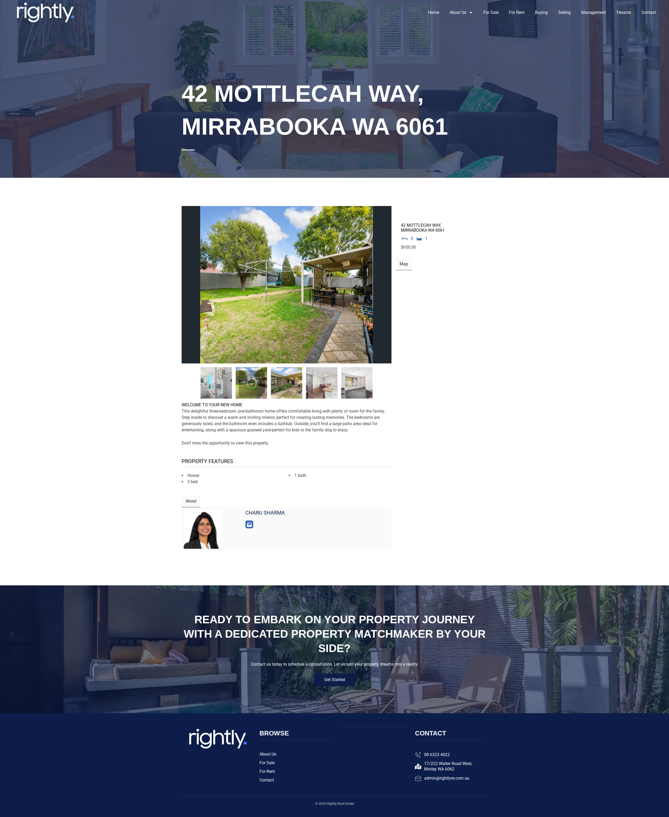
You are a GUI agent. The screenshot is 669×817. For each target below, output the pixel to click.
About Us (457, 12)
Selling (564, 12)
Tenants (623, 12)
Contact (649, 12)
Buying (541, 12)
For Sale (491, 12)
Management (593, 12)
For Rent (516, 12)
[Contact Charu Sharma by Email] (249, 524)
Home (433, 12)
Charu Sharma (265, 513)
